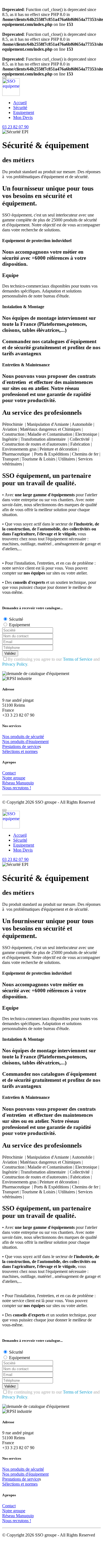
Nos (6, 736)
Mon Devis (23, 117)
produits (18, 736)
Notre (7, 778)
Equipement (23, 112)
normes (31, 751)
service (33, 746)
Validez (10, 653)
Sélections (11, 751)
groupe (19, 778)
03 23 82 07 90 (15, 126)
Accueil (20, 102)
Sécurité (20, 107)
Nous (7, 787)
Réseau (9, 783)
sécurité (37, 736)
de (28, 736)
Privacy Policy (14, 664)
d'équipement (37, 741)
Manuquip (25, 783)
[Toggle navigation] (4, 77)
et (23, 751)
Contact (9, 773)
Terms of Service (77, 659)
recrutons (21, 787)
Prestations (12, 746)
